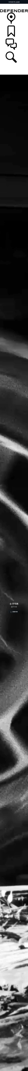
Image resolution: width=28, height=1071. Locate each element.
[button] (14, 4)
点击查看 (17, 2)
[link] (14, 18)
